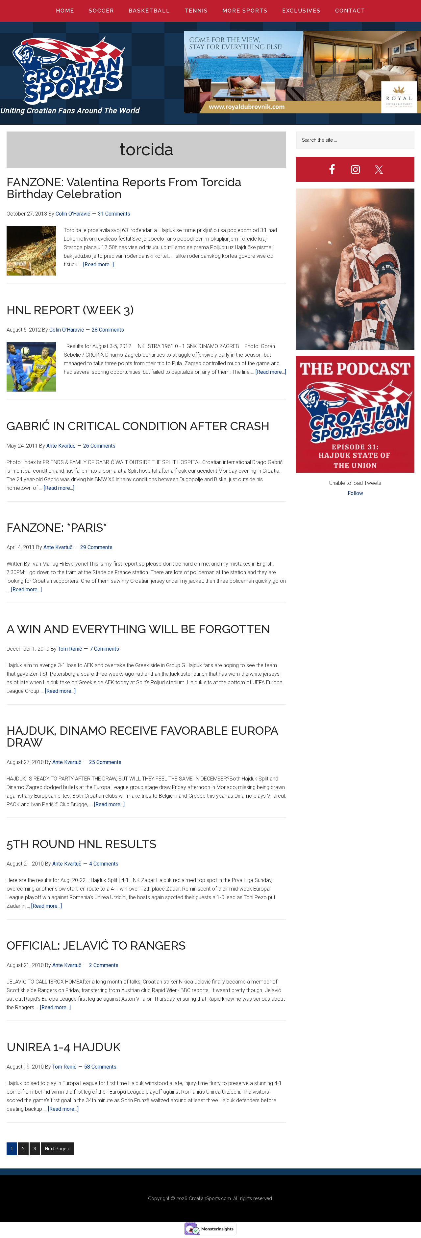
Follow (355, 493)
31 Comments (114, 214)
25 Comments (105, 762)
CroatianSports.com (210, 1198)
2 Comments (103, 965)
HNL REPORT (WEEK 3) (70, 310)
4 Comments (103, 864)
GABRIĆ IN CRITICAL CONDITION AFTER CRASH (138, 426)
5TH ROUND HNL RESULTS (81, 844)
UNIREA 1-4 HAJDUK (63, 1047)
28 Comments (108, 330)
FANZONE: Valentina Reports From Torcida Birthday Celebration (124, 188)
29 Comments (96, 547)
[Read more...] (98, 264)
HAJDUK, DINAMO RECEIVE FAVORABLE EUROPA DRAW (142, 736)
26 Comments (99, 446)
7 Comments (104, 649)
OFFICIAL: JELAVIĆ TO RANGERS (96, 945)
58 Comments (100, 1067)
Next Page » (57, 1150)
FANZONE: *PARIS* (57, 527)
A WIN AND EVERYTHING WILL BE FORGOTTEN (138, 629)
